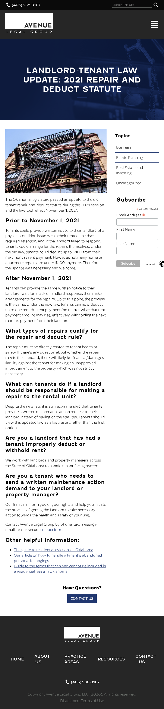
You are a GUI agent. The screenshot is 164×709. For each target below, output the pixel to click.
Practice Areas (75, 659)
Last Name (125, 243)
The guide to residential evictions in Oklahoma (53, 549)
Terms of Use (92, 700)
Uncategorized (129, 183)
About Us (42, 659)
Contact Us (82, 598)
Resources (111, 659)
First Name (125, 229)
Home (17, 659)
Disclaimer (69, 700)
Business (124, 147)
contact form (51, 529)
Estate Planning (129, 157)
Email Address (130, 215)
